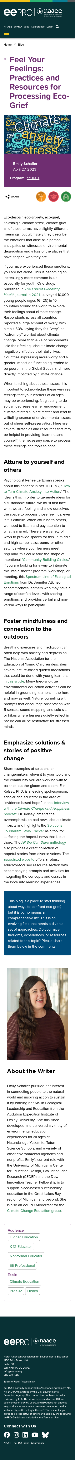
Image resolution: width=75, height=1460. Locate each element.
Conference (38, 26)
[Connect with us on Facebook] (7, 1436)
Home (8, 44)
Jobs (26, 26)
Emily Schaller (25, 163)
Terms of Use (11, 1382)
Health (32, 1291)
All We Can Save (35, 842)
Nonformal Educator (26, 1256)
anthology (58, 842)
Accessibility (28, 1382)
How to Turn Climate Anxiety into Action (37, 488)
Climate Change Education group (34, 1210)
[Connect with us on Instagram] (16, 1436)
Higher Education (24, 1237)
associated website (19, 859)
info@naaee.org (13, 1371)
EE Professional (22, 1265)
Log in (49, 26)
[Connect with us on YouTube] (34, 1436)
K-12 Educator (21, 1246)
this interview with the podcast (37, 808)
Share (15, 197)
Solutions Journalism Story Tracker (33, 828)
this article (16, 681)
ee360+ (33, 178)
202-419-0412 (11, 1375)
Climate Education (24, 1281)
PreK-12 (16, 1291)
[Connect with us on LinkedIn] (25, 1436)
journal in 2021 (32, 291)
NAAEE (8, 26)
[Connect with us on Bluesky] (45, 1436)
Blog (21, 44)
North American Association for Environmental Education (33, 12)
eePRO (18, 26)
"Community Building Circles (45, 559)
